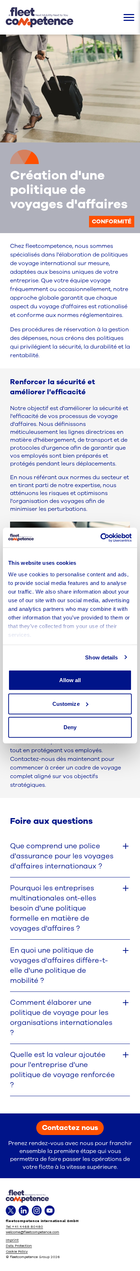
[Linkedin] (24, 1211)
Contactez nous (70, 1127)
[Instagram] (37, 1211)
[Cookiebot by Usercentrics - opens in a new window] (101, 537)
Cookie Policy (17, 1251)
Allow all (70, 680)
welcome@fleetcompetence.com (32, 1232)
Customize (66, 703)
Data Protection (19, 1246)
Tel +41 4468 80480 (24, 1227)
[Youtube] (50, 1211)
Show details (101, 657)
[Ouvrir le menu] (128, 17)
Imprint (12, 1240)
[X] (11, 1211)
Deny (70, 727)
